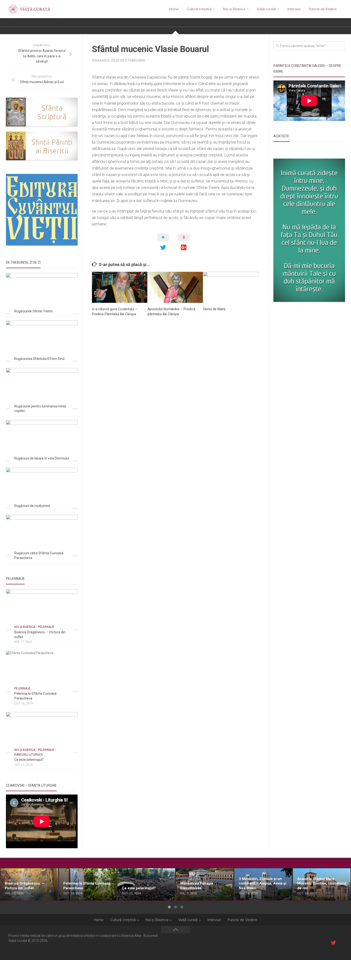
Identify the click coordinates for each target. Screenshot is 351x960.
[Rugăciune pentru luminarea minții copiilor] (42, 388)
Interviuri (294, 9)
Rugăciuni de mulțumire (32, 506)
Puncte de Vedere (323, 9)
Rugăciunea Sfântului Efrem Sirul (39, 359)
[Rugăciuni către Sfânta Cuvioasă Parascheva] (42, 535)
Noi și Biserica (234, 9)
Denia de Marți (214, 309)
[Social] (333, 942)
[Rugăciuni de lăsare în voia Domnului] (42, 440)
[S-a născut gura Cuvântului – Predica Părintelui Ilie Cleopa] (119, 287)
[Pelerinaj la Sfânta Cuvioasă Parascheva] (42, 671)
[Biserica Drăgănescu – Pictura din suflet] (42, 609)
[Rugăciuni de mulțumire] (42, 488)
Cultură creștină (199, 9)
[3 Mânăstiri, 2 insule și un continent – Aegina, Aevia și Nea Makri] (263, 884)
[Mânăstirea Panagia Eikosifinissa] (205, 884)
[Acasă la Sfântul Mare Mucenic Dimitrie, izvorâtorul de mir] (322, 884)
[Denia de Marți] (231, 287)
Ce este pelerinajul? (29, 760)
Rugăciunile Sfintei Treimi (33, 311)
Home (174, 9)
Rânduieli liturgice (28, 754)
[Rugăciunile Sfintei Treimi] (42, 293)
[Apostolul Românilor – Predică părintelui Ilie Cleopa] (175, 287)
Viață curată (266, 9)
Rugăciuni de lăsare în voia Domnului (41, 458)
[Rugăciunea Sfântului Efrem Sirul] (42, 340)
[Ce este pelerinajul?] (42, 732)
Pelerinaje (46, 627)
